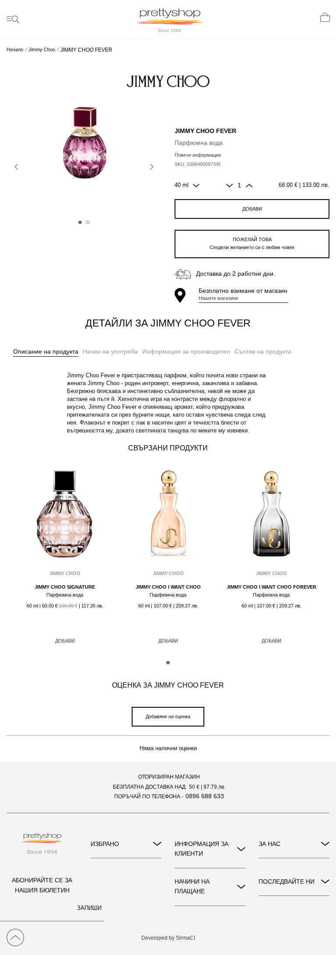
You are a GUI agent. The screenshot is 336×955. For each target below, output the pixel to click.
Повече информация (198, 155)
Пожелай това (252, 243)
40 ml (182, 185)
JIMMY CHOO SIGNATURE (65, 587)
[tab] (45, 352)
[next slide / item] (150, 165)
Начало (15, 49)
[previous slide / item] (17, 165)
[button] (80, 222)
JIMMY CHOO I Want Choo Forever (271, 587)
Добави (252, 208)
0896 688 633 (205, 796)
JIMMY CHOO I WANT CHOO (168, 587)
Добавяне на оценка (168, 716)
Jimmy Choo (41, 49)
